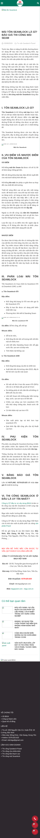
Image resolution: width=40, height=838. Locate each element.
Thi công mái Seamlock (11, 756)
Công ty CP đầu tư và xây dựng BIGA (16, 503)
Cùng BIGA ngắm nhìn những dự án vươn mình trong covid (25, 635)
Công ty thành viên (9, 719)
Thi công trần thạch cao (11, 754)
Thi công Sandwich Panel (12, 749)
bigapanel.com (16, 589)
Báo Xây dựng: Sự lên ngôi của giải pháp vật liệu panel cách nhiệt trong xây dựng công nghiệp (25, 612)
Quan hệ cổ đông (8, 721)
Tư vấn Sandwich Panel (26, 43)
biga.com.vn (28, 589)
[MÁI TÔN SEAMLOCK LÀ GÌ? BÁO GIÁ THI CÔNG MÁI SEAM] (20, 19)
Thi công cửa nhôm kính (11, 751)
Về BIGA (5, 716)
